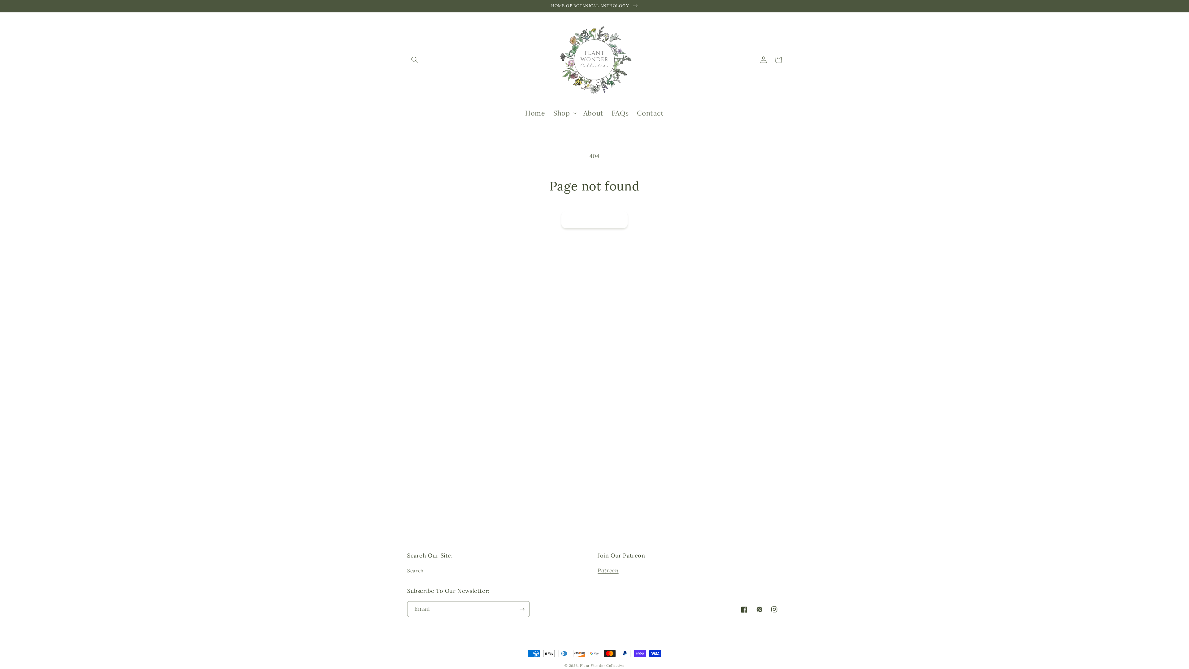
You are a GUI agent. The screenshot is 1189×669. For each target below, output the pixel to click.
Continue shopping (595, 219)
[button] (414, 59)
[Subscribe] (648, 319)
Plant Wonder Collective (602, 665)
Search (415, 571)
